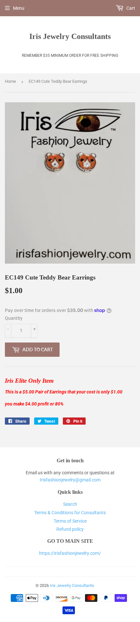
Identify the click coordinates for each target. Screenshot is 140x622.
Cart (130, 8)
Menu (18, 8)
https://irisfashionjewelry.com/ (70, 553)
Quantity (13, 318)
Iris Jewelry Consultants (70, 36)
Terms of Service (70, 521)
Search (70, 504)
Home (10, 81)
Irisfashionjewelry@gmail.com (70, 479)
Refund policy (70, 529)
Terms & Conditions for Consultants (70, 512)
